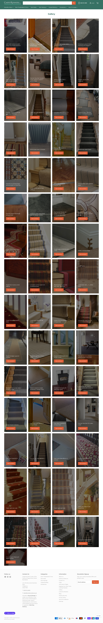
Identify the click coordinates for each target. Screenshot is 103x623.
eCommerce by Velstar (9, 619)
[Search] (74, 3)
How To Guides (73, 7)
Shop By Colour (8, 7)
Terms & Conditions (63, 599)
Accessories (63, 7)
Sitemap (61, 601)
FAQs (60, 582)
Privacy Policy (62, 597)
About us (61, 576)
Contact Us (61, 580)
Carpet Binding (53, 7)
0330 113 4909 (26, 590)
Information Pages (63, 584)
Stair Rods (33, 7)
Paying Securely (63, 595)
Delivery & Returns (63, 578)
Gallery (60, 589)
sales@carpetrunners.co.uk (30, 593)
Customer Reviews (63, 591)
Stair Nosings (42, 7)
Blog (60, 593)
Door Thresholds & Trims (21, 7)
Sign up (95, 582)
